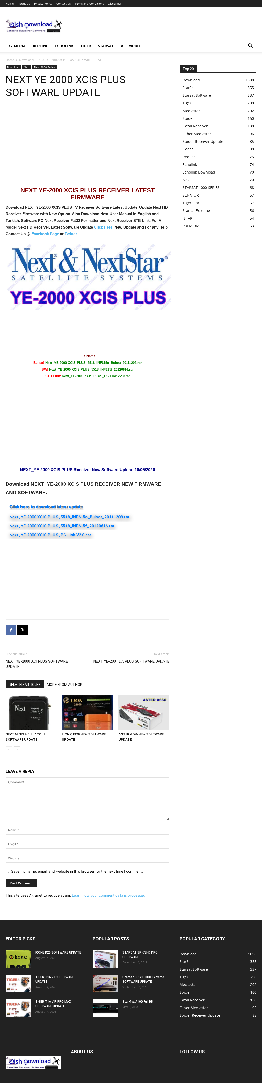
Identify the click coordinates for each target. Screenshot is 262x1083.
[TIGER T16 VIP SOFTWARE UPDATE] (18, 983)
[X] (22, 630)
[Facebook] (11, 630)
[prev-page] (9, 749)
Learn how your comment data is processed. (109, 895)
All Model (131, 45)
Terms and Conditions (89, 3)
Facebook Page (45, 234)
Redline (40, 45)
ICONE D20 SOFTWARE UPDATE (58, 952)
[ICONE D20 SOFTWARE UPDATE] (18, 959)
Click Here (103, 227)
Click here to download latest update (46, 506)
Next (27, 67)
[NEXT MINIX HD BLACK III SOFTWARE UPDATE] (31, 712)
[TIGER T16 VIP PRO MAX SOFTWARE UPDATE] (18, 1008)
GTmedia (17, 45)
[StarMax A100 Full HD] (105, 1008)
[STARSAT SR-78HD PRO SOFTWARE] (105, 959)
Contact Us (63, 3)
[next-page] (17, 749)
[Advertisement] (163, 26)
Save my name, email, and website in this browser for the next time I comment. (77, 871)
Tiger (86, 45)
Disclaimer (115, 3)
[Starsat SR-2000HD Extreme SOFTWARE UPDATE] (105, 983)
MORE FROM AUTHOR (64, 685)
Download (26, 60)
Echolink (64, 45)
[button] (250, 46)
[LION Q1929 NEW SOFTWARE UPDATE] (87, 712)
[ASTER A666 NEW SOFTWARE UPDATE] (143, 712)
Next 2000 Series (44, 67)
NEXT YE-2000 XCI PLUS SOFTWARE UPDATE (37, 664)
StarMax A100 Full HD (137, 1001)
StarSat (106, 45)
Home (10, 3)
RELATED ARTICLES (25, 685)
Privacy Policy (43, 3)
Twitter (71, 234)
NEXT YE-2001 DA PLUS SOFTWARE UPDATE (131, 661)
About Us (24, 3)
